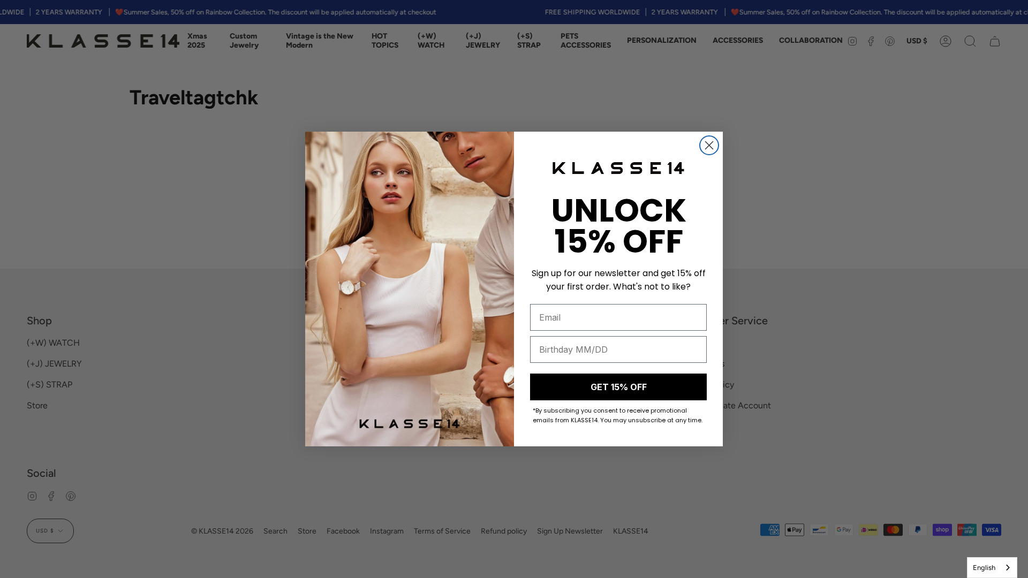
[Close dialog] (709, 145)
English (984, 568)
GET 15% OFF (619, 387)
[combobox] (992, 567)
